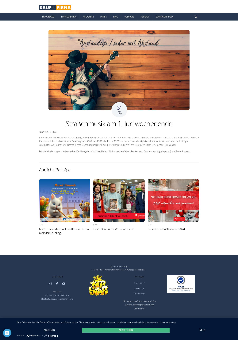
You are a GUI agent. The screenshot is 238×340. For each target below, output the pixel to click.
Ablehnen (49, 330)
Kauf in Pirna (118, 266)
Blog (115, 17)
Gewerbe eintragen (164, 17)
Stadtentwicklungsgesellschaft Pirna (57, 299)
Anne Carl (44, 132)
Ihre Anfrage (139, 293)
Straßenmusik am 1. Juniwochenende (119, 123)
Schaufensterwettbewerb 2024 (166, 229)
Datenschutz (139, 288)
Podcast (145, 17)
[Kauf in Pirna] (55, 8)
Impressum (139, 283)
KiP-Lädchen (88, 17)
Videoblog (129, 17)
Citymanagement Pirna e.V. (57, 295)
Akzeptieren (126, 330)
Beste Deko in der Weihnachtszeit (113, 229)
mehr (202, 330)
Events (103, 17)
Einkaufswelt (48, 17)
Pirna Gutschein (68, 17)
